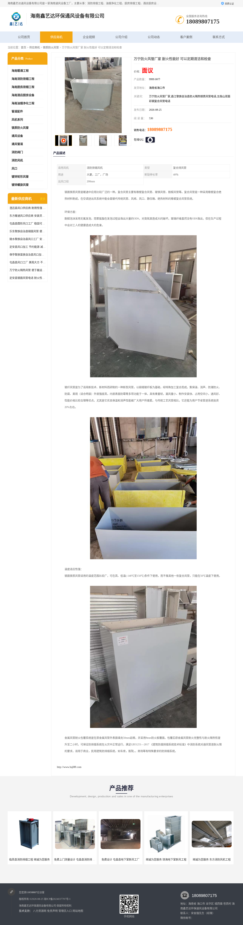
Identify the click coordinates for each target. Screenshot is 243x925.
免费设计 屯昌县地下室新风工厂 (75, 859)
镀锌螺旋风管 (20, 184)
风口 (14, 168)
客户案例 (186, 37)
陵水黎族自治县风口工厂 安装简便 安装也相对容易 (27, 239)
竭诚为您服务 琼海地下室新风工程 (120, 859)
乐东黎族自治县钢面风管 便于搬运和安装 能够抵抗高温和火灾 (27, 231)
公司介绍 (121, 37)
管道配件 (17, 111)
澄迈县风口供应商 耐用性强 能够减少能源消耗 (27, 208)
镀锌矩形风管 (20, 176)
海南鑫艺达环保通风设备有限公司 (37, 905)
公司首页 (24, 37)
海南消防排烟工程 (23, 78)
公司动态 (154, 37)
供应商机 (56, 37)
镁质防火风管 (51, 47)
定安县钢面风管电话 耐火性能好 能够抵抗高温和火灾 (27, 277)
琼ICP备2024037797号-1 (57, 899)
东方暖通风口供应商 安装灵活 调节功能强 (27, 215)
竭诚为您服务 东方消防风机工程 (166, 859)
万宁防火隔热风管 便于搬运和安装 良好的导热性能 (27, 270)
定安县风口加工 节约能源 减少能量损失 (27, 246)
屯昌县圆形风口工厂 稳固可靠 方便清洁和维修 (27, 223)
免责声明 (52, 910)
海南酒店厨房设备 (23, 95)
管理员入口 (65, 910)
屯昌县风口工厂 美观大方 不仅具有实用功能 (27, 262)
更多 (42, 198)
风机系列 (17, 119)
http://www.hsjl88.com (69, 767)
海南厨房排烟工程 (23, 87)
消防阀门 (17, 152)
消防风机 (17, 160)
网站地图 (78, 910)
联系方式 (219, 37)
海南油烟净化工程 (23, 103)
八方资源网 (39, 910)
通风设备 (17, 135)
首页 (23, 47)
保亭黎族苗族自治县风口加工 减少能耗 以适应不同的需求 (27, 254)
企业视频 (89, 37)
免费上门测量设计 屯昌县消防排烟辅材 (31, 859)
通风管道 (17, 144)
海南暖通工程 (20, 70)
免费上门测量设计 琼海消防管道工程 (212, 859)
